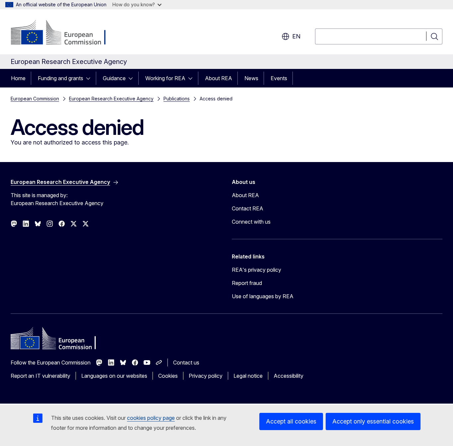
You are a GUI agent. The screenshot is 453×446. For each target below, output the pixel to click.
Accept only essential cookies (373, 421)
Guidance (114, 78)
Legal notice (248, 375)
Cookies (168, 375)
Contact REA (247, 208)
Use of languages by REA (262, 296)
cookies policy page (151, 418)
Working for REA (165, 78)
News (251, 78)
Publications (176, 98)
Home (18, 78)
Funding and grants (60, 78)
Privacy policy (206, 375)
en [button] (296, 36)
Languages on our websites (114, 375)
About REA (218, 78)
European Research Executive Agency (111, 98)
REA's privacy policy (256, 269)
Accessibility (288, 375)
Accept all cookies (291, 421)
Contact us (186, 362)
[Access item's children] (90, 78)
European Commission (35, 98)
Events (279, 78)
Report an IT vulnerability (40, 375)
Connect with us (251, 221)
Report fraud (247, 283)
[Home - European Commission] (64, 33)
